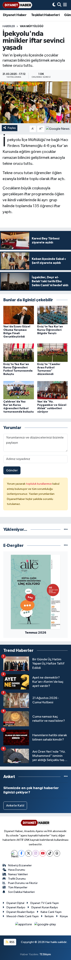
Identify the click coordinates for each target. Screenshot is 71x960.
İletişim (49, 916)
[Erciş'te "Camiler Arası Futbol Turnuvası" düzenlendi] (52, 352)
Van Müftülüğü (31, 26)
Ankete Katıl (15, 805)
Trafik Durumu (17, 878)
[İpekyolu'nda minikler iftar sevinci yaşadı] (35, 102)
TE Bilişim (45, 954)
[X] (28, 853)
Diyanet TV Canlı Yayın (44, 903)
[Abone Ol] (57, 129)
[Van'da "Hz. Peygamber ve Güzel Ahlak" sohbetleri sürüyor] (52, 390)
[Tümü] (66, 529)
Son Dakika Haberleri (21, 891)
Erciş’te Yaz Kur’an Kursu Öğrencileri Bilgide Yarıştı (50, 330)
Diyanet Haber (14, 15)
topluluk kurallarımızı (39, 483)
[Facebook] (21, 853)
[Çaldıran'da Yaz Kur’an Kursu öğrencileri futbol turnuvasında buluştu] (18, 390)
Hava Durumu (16, 869)
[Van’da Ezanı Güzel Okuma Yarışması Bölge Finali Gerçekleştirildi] (18, 315)
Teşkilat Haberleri (45, 15)
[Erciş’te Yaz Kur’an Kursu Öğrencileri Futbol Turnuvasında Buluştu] (18, 352)
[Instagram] (35, 853)
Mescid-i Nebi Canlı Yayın (23, 916)
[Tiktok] (50, 853)
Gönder (12, 470)
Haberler (9, 26)
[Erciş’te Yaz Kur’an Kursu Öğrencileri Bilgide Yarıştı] (52, 315)
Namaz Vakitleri (18, 874)
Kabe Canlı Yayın (51, 911)
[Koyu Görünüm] (54, 5)
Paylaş (12, 127)
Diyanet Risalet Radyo (21, 911)
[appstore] (24, 925)
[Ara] (59, 5)
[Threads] (57, 853)
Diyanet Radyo (16, 907)
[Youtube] (42, 853)
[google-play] (45, 925)
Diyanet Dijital (15, 903)
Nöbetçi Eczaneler (20, 865)
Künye (64, 916)
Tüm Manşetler (17, 887)
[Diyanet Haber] (17, 5)
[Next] (14, 853)
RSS (11, 942)
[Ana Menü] (65, 5)
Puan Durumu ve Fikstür (23, 883)
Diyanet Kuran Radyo (44, 907)
